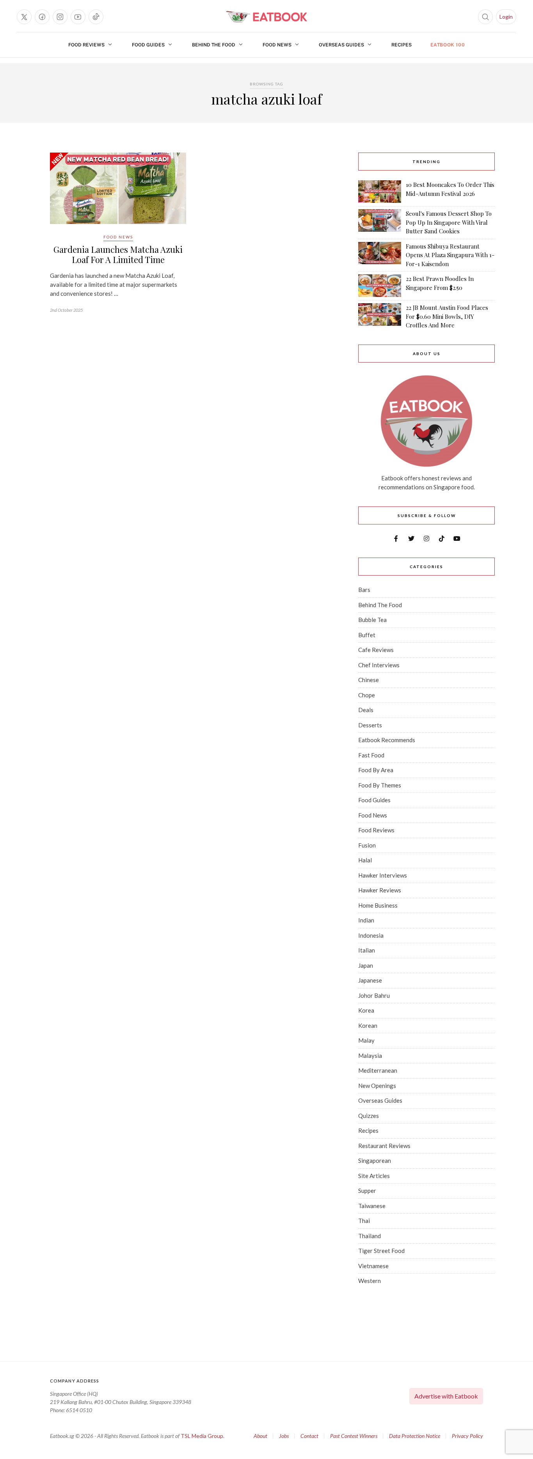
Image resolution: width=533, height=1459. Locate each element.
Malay (366, 1040)
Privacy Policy (467, 1435)
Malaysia (370, 1055)
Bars (364, 589)
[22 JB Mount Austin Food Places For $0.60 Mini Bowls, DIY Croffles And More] (379, 316)
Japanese (370, 980)
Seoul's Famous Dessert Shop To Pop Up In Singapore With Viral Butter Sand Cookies (449, 222)
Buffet (366, 634)
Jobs (284, 1435)
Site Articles (374, 1175)
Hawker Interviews (382, 875)
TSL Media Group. (202, 1435)
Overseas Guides (341, 45)
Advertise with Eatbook (446, 1396)
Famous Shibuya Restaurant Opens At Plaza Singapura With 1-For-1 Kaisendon (450, 255)
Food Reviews (86, 45)
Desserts (370, 725)
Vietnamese (373, 1265)
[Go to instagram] (60, 16)
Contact (309, 1435)
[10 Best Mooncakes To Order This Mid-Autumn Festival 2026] (379, 191)
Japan (365, 965)
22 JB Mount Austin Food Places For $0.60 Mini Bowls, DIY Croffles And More (447, 316)
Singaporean (374, 1160)
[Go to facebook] (42, 16)
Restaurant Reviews (384, 1145)
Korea (366, 1010)
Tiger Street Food (381, 1250)
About (260, 1435)
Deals (365, 709)
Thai (364, 1220)
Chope (366, 694)
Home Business (378, 905)
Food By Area (375, 769)
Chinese (368, 679)
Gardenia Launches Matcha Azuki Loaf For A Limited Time (118, 254)
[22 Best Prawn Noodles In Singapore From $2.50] (379, 285)
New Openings (377, 1085)
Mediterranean (377, 1070)
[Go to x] (24, 16)
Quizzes (368, 1115)
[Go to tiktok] (96, 16)
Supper (367, 1190)
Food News (277, 45)
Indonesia (371, 935)
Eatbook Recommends (386, 739)
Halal (365, 860)
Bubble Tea (372, 619)
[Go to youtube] (78, 16)
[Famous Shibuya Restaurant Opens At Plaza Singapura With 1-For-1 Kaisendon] (379, 255)
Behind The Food (213, 45)
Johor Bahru (374, 995)
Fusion (367, 845)
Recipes (401, 45)
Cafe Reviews (376, 649)
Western (369, 1280)
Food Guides (148, 45)
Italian (366, 950)
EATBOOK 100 (447, 45)
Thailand (369, 1235)
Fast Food (371, 755)
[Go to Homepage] (266, 17)
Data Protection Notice (414, 1435)
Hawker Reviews (379, 890)
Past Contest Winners (353, 1435)
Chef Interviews (379, 664)
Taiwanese (372, 1205)
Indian (366, 920)
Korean (367, 1025)
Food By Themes (379, 785)
